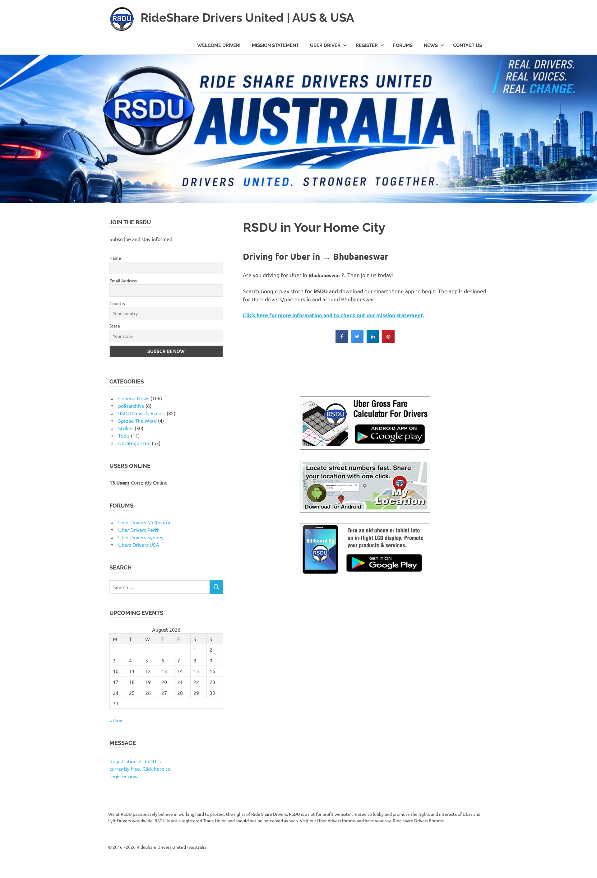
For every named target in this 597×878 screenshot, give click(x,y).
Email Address (28, 779)
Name (20, 756)
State (20, 826)
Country (23, 802)
